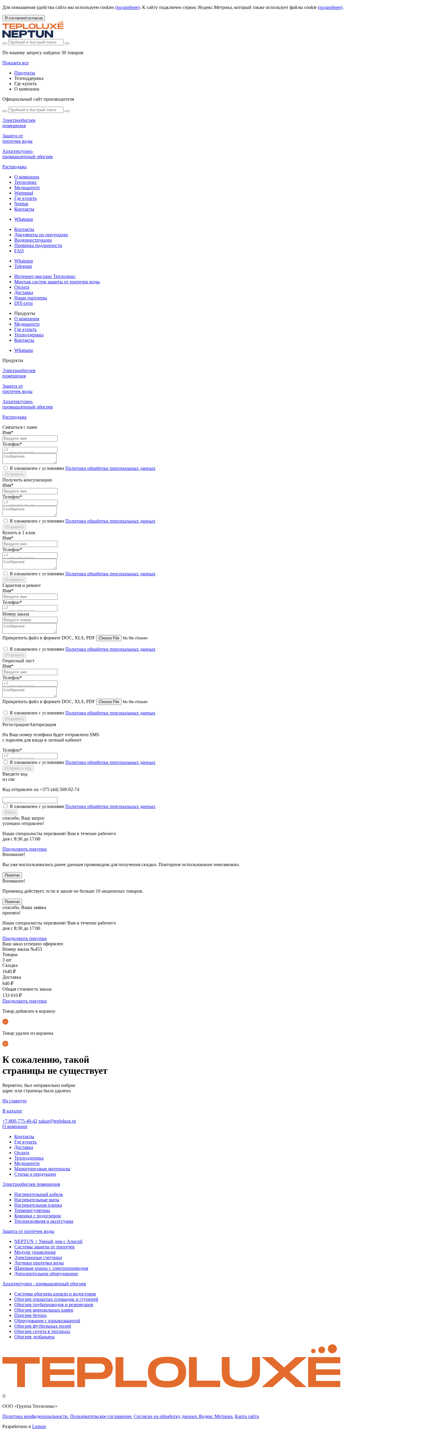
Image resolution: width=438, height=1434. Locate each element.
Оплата (21, 287)
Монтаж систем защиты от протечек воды (57, 281)
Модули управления (34, 1252)
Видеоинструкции (33, 240)
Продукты (24, 72)
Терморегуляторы (32, 1210)
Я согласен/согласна (24, 18)
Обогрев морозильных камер (43, 1309)
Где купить (25, 198)
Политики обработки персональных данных (110, 468)
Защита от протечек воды (28, 1231)
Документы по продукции (41, 234)
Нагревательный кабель (38, 1194)
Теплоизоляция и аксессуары (43, 1221)
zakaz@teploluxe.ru (57, 1121)
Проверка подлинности (38, 245)
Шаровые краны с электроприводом (51, 1268)
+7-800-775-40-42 (19, 1121)
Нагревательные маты (36, 1199)
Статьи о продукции (35, 1174)
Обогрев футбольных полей (42, 1326)
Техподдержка (29, 334)
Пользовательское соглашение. (101, 1416)
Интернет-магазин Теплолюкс (45, 276)
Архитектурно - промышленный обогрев (44, 1283)
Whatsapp (23, 219)
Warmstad (23, 192)
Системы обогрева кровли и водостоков (55, 1293)
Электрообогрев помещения (31, 1184)
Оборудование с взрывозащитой (47, 1320)
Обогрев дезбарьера (34, 1336)
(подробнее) (127, 7)
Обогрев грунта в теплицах (42, 1331)
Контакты (24, 209)
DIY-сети (23, 303)
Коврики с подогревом (37, 1215)
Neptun (21, 203)
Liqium (39, 1426)
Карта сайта (247, 1416)
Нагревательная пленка (38, 1205)
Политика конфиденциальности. (35, 1416)
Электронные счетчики (38, 1257)
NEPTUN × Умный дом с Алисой (48, 1241)
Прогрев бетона (30, 1315)
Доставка (23, 292)
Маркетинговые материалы (42, 1168)
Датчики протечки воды (39, 1262)
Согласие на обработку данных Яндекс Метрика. (184, 1416)
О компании (26, 176)
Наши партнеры (30, 297)
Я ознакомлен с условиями (83, 468)
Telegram (23, 266)
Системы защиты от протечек (44, 1246)
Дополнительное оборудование (46, 1273)
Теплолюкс (25, 182)
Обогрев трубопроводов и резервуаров (53, 1304)
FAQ (19, 250)
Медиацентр (27, 187)
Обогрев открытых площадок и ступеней (56, 1299)
